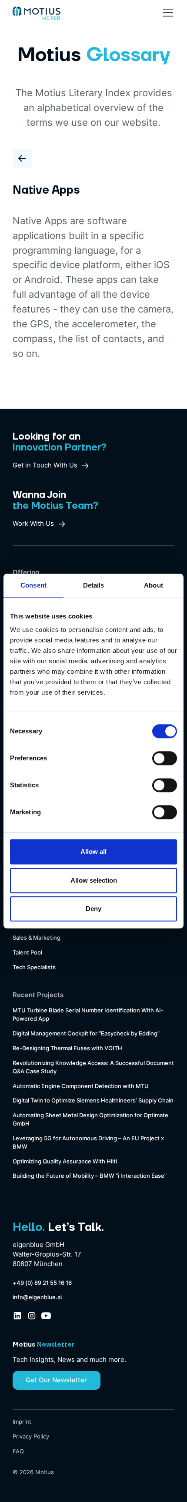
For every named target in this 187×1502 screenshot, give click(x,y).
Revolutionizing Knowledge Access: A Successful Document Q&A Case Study (93, 1067)
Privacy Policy (31, 1436)
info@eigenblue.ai (37, 1297)
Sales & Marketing (36, 937)
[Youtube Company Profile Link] (46, 1316)
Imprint (22, 1421)
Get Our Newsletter (56, 1380)
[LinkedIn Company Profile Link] (17, 1316)
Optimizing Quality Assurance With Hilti (65, 1161)
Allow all (93, 851)
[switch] (164, 758)
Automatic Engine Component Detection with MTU (81, 1086)
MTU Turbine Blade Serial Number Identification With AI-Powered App (88, 1014)
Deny (93, 908)
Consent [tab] (33, 585)
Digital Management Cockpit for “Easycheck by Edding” (86, 1033)
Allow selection (93, 880)
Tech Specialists (34, 967)
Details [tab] (93, 585)
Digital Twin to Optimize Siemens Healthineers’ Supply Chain (93, 1100)
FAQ (18, 1451)
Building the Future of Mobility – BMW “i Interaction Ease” (90, 1176)
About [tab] (153, 585)
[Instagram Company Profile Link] (32, 1316)
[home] (36, 10)
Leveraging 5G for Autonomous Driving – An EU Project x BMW (88, 1142)
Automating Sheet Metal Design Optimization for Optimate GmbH (90, 1119)
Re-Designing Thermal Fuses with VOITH (67, 1048)
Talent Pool (27, 952)
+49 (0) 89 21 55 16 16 (42, 1283)
